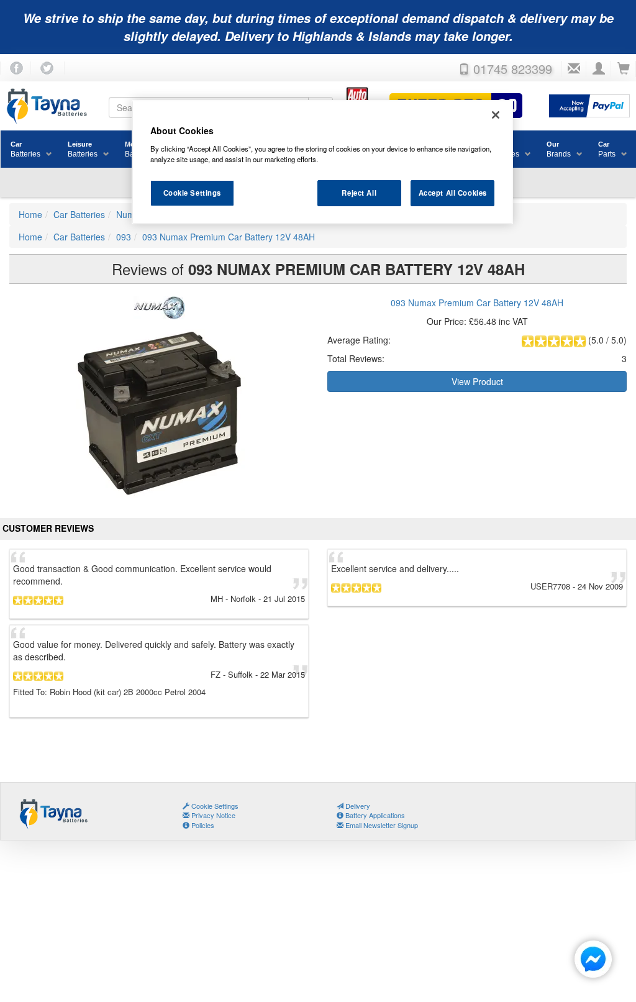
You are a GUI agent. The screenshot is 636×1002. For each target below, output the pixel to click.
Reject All (359, 193)
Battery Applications (374, 815)
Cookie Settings (192, 193)
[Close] (495, 115)
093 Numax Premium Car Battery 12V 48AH (477, 302)
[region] (322, 162)
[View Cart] (623, 69)
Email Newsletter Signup (380, 825)
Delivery (356, 806)
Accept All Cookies (453, 193)
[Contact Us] (573, 69)
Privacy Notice (212, 815)
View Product (477, 381)
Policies (201, 825)
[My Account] (598, 69)
